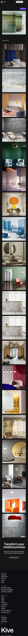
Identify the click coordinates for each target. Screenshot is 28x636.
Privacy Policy (5, 612)
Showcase (4, 577)
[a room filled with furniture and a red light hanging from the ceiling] (14, 525)
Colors (3, 608)
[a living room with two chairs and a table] (14, 476)
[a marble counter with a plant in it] (14, 328)
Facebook (4, 621)
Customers (4, 605)
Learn (3, 601)
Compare (4, 603)
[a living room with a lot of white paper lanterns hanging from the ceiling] (14, 352)
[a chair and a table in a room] (14, 56)
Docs (2, 597)
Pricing (3, 578)
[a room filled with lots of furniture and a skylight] (14, 130)
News (2, 599)
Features (4, 575)
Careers (3, 606)
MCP (2, 582)
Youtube (3, 620)
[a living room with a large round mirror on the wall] (14, 253)
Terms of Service (6, 610)
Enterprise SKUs (6, 588)
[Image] (14, 80)
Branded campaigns (7, 590)
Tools (2, 580)
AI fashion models (6, 592)
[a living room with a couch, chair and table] (14, 426)
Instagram (4, 618)
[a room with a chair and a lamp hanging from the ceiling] (14, 377)
